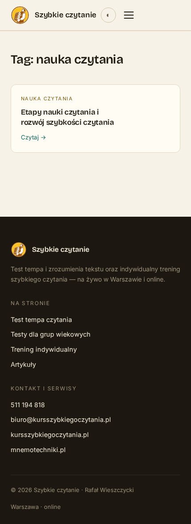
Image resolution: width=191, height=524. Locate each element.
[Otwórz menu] (128, 15)
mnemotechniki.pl (38, 449)
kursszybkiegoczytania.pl (50, 434)
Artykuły (23, 364)
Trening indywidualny (44, 349)
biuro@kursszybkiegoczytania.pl (61, 419)
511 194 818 (28, 405)
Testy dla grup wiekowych (51, 334)
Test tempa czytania (41, 319)
